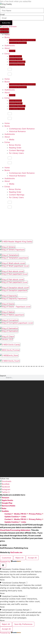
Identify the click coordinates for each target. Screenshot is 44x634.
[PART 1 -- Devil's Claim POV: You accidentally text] (22, 390)
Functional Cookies (10, 583)
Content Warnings (16, 62)
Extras (7, 53)
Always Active (25, 569)
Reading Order (15, 59)
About (7, 48)
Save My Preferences (23, 624)
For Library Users (16, 64)
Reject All (19, 558)
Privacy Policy (35, 514)
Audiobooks (10, 45)
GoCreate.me (16, 552)
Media (11, 51)
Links (23, 516)
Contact (8, 514)
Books (7, 37)
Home (7, 34)
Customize (6, 558)
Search (3, 376)
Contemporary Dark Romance (22, 40)
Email (2, 14)
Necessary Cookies (10, 569)
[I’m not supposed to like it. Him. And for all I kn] (22, 422)
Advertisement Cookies (12, 610)
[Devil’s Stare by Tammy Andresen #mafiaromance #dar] (22, 403)
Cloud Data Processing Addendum (15, 530)
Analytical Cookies (10, 596)
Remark (22, 583)
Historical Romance (17, 43)
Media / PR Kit (20, 514)
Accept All (32, 558)
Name (2, 7)
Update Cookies (12, 516)
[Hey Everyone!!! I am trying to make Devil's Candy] (22, 456)
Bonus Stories (15, 56)
